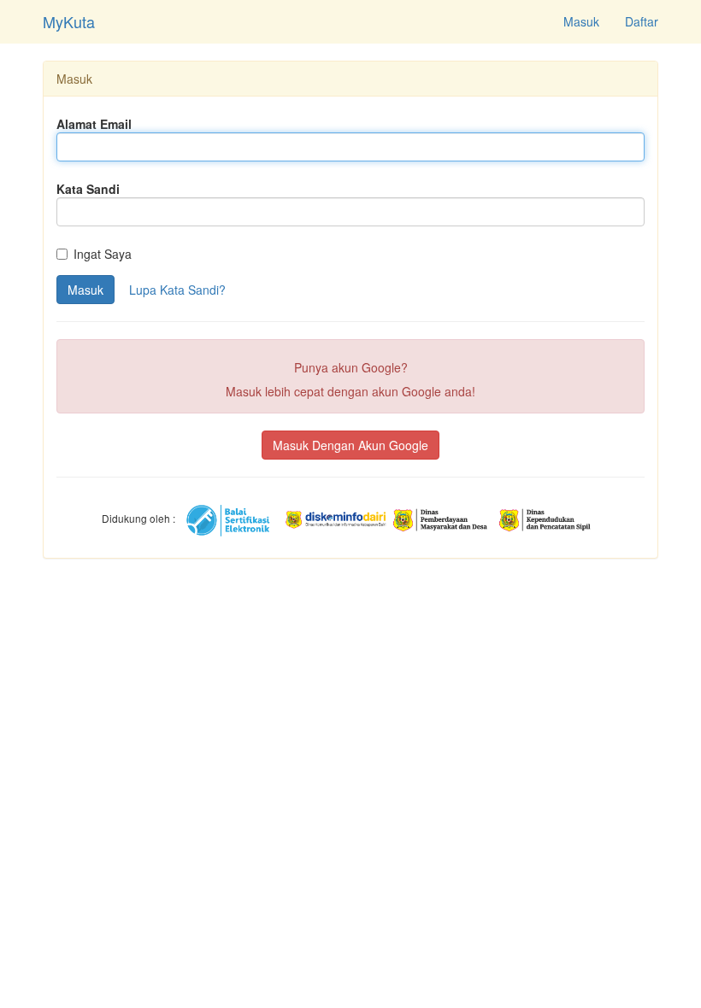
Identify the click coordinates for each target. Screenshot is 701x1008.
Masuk (581, 21)
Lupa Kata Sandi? (177, 289)
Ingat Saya (103, 253)
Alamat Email (94, 123)
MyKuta (69, 21)
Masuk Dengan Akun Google (350, 445)
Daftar (641, 21)
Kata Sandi (88, 188)
